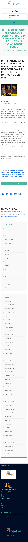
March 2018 (8, 353)
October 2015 (8, 450)
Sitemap (3, 510)
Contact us (3, 501)
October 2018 (8, 338)
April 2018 (7, 349)
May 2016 (7, 424)
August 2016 (8, 412)
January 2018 (8, 360)
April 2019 (7, 323)
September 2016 (9, 409)
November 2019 (9, 308)
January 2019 (8, 331)
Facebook (4, 495)
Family (6, 258)
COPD (13, 109)
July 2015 (7, 453)
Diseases (7, 250)
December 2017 (9, 364)
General (7, 265)
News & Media (4, 505)
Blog (6, 247)
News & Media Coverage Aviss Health (12, 48)
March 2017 (8, 394)
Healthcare (7, 269)
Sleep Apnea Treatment (6, 517)
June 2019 (7, 319)
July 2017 (7, 383)
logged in (9, 211)
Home (3, 48)
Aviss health (6, 101)
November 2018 (9, 334)
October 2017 (8, 372)
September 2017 (9, 375)
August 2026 (8, 301)
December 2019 (9, 304)
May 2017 (7, 390)
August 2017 (8, 379)
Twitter (3, 496)
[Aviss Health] (14, 4)
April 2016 (7, 427)
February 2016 (8, 435)
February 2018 (8, 357)
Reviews (3, 503)
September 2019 (9, 312)
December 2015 (9, 442)
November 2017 (9, 368)
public (6, 280)
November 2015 (9, 446)
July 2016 (7, 416)
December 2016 (9, 401)
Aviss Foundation (9, 239)
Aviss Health (8, 243)
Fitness (6, 261)
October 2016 (8, 405)
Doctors (7, 254)
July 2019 (7, 316)
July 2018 (7, 345)
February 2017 (8, 398)
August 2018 (8, 342)
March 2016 (8, 431)
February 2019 (8, 327)
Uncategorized (8, 287)
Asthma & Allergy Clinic (6, 516)
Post (6, 276)
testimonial (7, 284)
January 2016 (8, 439)
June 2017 (7, 386)
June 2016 (7, 420)
